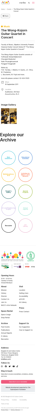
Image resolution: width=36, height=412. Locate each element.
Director (4, 296)
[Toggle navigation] (33, 2)
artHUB (21, 299)
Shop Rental (5, 317)
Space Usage (6, 314)
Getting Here (23, 293)
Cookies (14, 400)
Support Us (24, 323)
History (3, 293)
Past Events (5, 327)
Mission (4, 290)
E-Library (4, 336)
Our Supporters (24, 327)
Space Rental (7, 311)
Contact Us (5, 299)
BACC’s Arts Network (9, 305)
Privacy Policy (5, 400)
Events (9, 9)
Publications (5, 330)
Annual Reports (6, 333)
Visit (21, 286)
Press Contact (24, 311)
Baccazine (4, 339)
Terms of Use (5, 404)
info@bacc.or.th (6, 359)
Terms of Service (15, 409)
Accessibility (23, 296)
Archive (4, 323)
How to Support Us (26, 330)
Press (21, 308)
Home (3, 9)
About (3, 286)
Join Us (3, 302)
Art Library (23, 302)
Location (22, 290)
